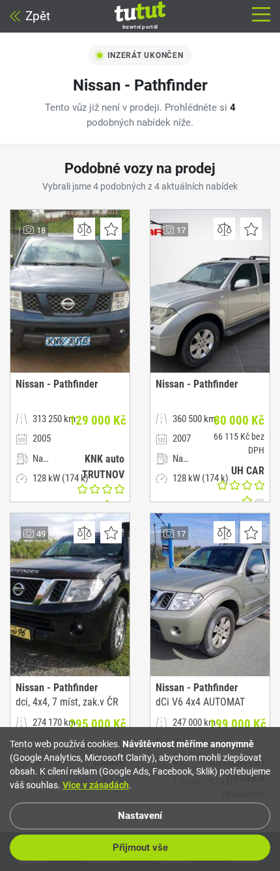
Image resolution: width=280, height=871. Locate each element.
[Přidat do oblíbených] (111, 229)
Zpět (37, 15)
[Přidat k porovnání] (84, 229)
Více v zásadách (96, 785)
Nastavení (140, 815)
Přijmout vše (140, 847)
